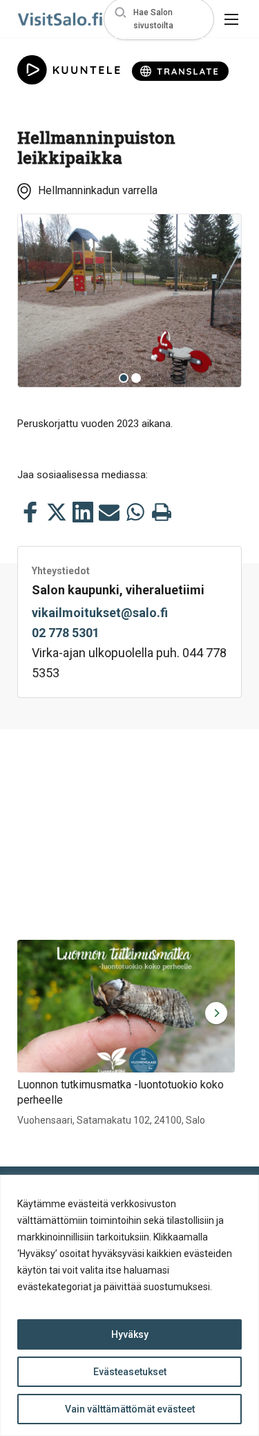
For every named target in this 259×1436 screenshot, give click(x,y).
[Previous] (38, 300)
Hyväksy (129, 1334)
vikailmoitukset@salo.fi (100, 612)
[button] (159, 19)
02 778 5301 (65, 632)
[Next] (220, 300)
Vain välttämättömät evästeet (130, 1409)
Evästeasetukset (129, 1371)
